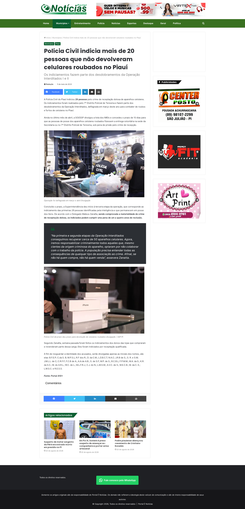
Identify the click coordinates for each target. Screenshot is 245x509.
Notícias (116, 23)
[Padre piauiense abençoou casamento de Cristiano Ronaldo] (130, 429)
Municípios (61, 23)
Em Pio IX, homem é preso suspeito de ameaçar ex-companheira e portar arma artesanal (94, 444)
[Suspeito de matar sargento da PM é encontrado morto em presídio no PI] (59, 429)
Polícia (101, 23)
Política (177, 23)
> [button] (197, 104)
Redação (49, 84)
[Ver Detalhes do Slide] (179, 152)
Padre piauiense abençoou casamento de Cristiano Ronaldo (129, 443)
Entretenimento (82, 23)
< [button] (161, 104)
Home (46, 23)
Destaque (148, 23)
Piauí (58, 44)
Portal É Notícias (145, 504)
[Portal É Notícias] (64, 9)
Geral (163, 23)
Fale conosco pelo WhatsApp (120, 480)
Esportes (131, 23)
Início (48, 38)
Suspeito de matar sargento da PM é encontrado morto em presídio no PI (59, 444)
